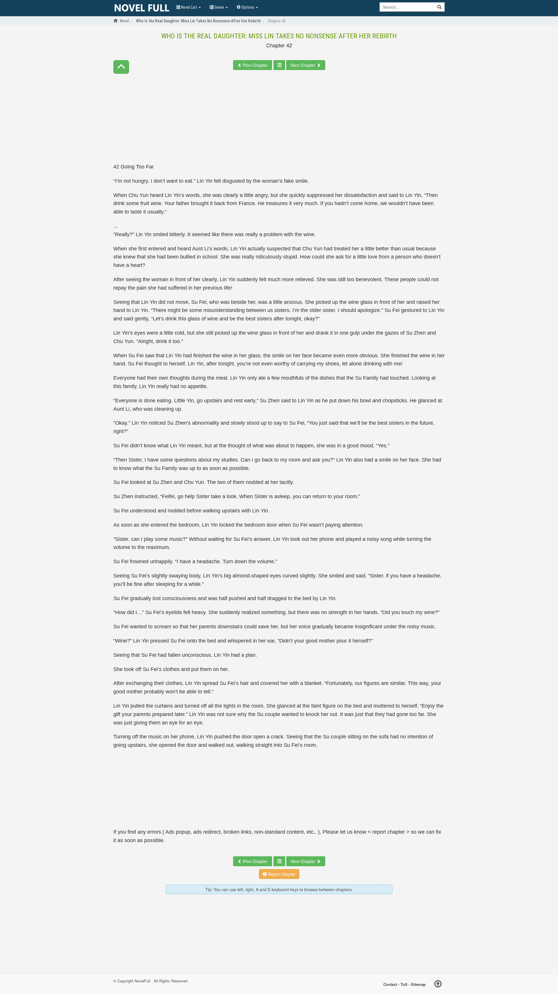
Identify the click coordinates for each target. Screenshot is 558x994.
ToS (403, 984)
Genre (219, 7)
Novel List (189, 7)
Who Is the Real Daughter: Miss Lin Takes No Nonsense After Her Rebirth (279, 36)
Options (248, 7)
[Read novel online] (141, 8)
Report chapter (281, 874)
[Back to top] (438, 984)
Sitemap (418, 984)
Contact (390, 984)
